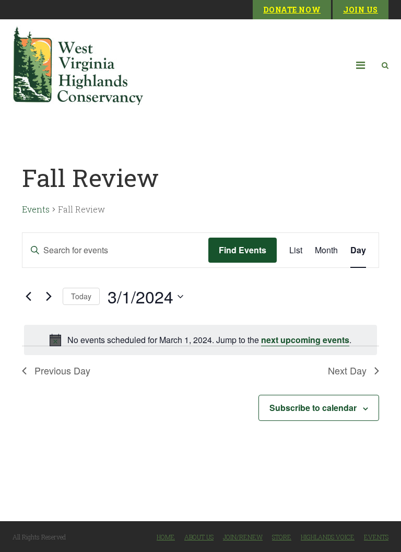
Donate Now (292, 10)
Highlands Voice (328, 537)
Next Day (347, 370)
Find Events (242, 250)
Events (36, 209)
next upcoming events (305, 340)
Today (81, 296)
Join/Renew (243, 537)
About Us (199, 537)
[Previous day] (28, 296)
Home (166, 537)
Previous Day (62, 370)
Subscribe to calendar (313, 408)
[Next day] (48, 296)
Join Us (360, 10)
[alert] (200, 340)
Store (281, 537)
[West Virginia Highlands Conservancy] (78, 65)
